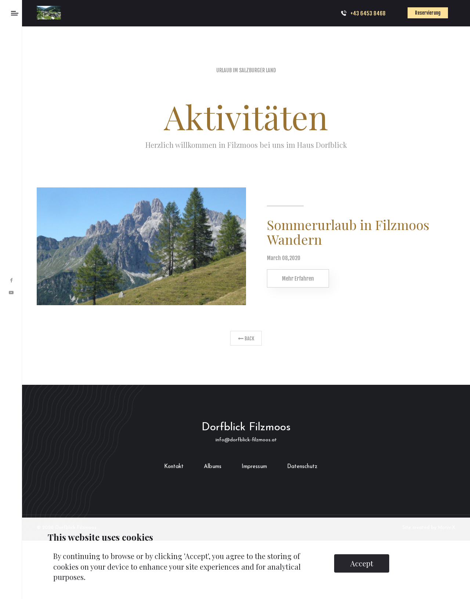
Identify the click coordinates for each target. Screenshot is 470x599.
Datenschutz (302, 467)
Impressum (254, 467)
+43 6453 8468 (382, 13)
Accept (361, 563)
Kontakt (174, 467)
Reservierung (435, 13)
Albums (212, 467)
